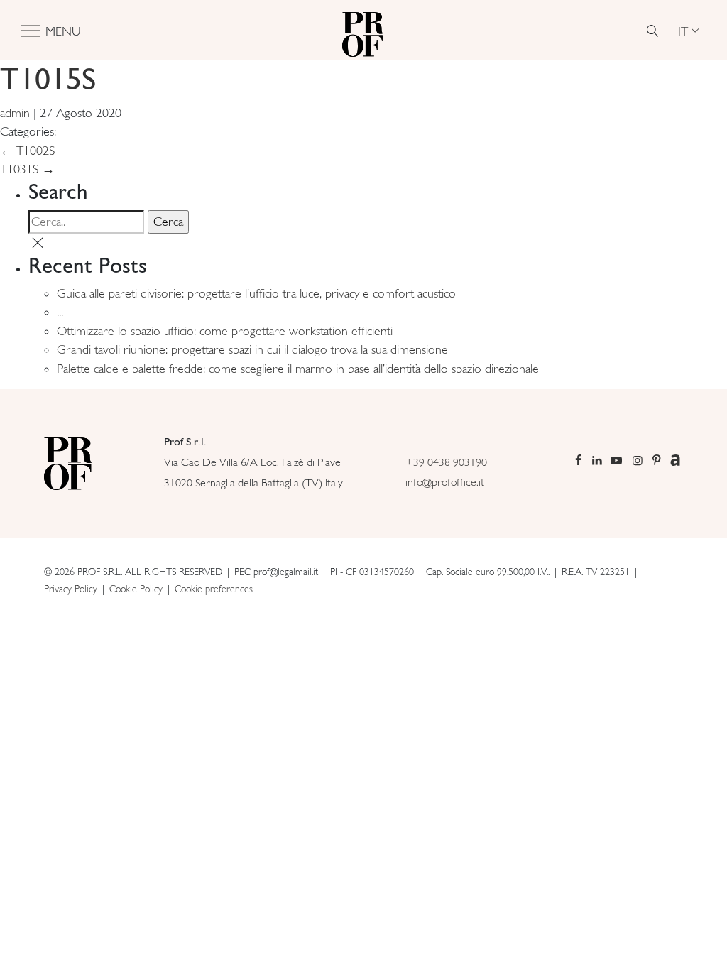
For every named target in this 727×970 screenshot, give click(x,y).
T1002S (27, 150)
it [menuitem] (683, 30)
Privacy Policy (70, 588)
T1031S (27, 169)
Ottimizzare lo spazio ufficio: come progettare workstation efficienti (225, 331)
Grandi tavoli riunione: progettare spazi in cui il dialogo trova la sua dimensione (252, 349)
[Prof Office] (363, 30)
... (60, 312)
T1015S (48, 78)
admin (15, 113)
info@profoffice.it (444, 482)
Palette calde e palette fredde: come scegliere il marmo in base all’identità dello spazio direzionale (298, 368)
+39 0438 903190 (446, 462)
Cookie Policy (136, 588)
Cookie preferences (214, 588)
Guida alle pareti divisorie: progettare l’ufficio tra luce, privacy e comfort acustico (256, 293)
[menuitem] (688, 30)
